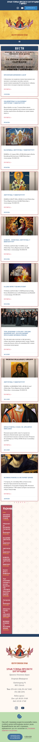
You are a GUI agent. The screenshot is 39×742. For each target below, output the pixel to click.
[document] (19, 371)
